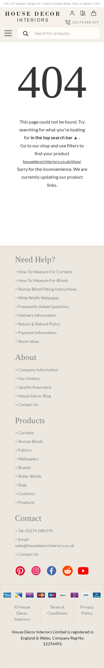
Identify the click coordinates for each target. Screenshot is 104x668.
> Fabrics (23, 450)
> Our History (27, 378)
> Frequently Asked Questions (42, 306)
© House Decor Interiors (22, 613)
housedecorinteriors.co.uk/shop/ (52, 161)
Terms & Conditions (57, 609)
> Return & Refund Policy (37, 323)
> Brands (23, 467)
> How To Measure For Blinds (41, 280)
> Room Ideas (27, 341)
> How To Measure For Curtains (43, 271)
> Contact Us (26, 404)
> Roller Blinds (28, 476)
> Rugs (21, 484)
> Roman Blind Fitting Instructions (46, 289)
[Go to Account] (72, 13)
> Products (25, 502)
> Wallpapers (26, 458)
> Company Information (36, 369)
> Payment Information (36, 332)
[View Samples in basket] (83, 13)
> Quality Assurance (33, 387)
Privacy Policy (87, 609)
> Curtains (24, 432)
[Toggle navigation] (8, 33)
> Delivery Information (35, 315)
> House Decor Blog (33, 395)
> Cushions (25, 493)
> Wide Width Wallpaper (37, 297)
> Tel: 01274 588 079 (34, 530)
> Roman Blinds (29, 441)
